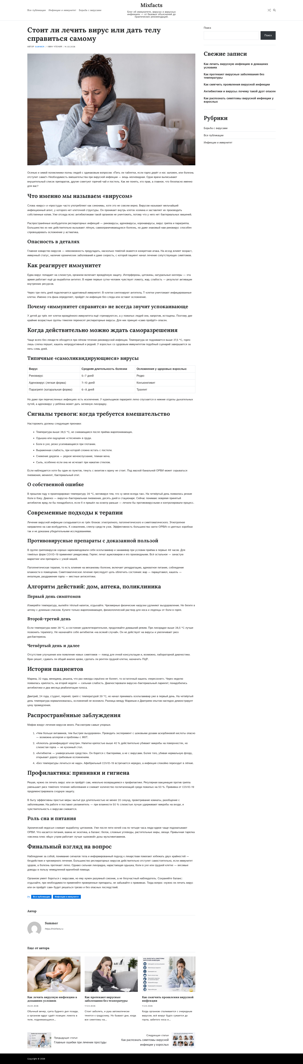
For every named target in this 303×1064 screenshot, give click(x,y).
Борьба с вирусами (90, 10)
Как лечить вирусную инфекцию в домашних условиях (52, 999)
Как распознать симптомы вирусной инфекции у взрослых (239, 100)
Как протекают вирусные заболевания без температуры (106, 999)
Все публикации (36, 10)
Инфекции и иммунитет (62, 10)
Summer (39, 47)
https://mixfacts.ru (54, 929)
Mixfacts (151, 5)
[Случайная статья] (269, 10)
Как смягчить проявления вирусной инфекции (237, 84)
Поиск (207, 27)
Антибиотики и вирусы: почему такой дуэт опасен (240, 91)
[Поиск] (274, 10)
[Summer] (34, 929)
